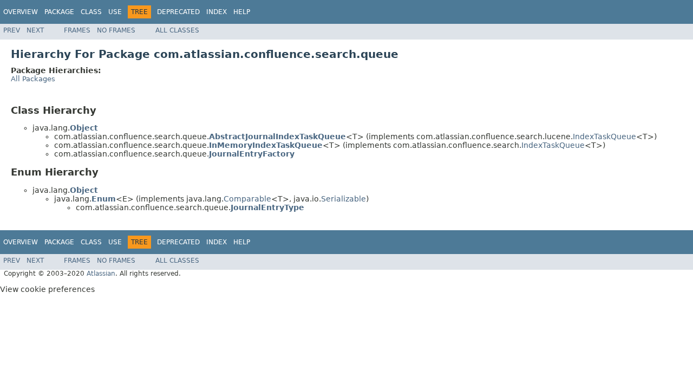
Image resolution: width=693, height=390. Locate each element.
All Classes (177, 30)
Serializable (343, 198)
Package (59, 12)
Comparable (247, 198)
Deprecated (178, 12)
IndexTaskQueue (604, 136)
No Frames (116, 30)
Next (35, 30)
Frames (77, 30)
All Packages (33, 79)
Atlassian (101, 273)
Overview (20, 12)
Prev (11, 30)
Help (241, 12)
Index (216, 12)
